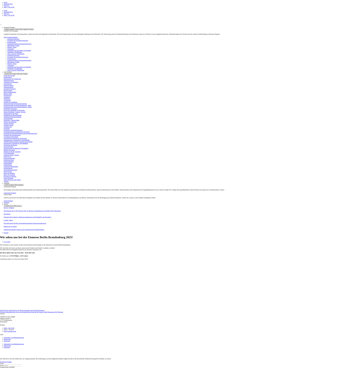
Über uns (6, 5)
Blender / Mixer (12, 47)
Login (5, 2)
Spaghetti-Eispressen (13, 39)
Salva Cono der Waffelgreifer (15, 54)
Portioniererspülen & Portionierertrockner (19, 44)
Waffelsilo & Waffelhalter (14, 52)
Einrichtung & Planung (10, 145)
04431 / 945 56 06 (9, 7)
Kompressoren (11, 42)
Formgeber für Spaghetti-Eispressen (17, 40)
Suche (2, 365)
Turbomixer (10, 49)
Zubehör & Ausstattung (10, 102)
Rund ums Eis (8, 171)
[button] (176, 363)
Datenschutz (7, 339)
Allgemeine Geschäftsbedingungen (14, 337)
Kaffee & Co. (8, 156)
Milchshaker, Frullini (13, 45)
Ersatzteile (7, 128)
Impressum (7, 341)
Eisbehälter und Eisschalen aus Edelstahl (19, 50)
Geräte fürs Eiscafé (9, 75)
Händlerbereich (8, 4)
